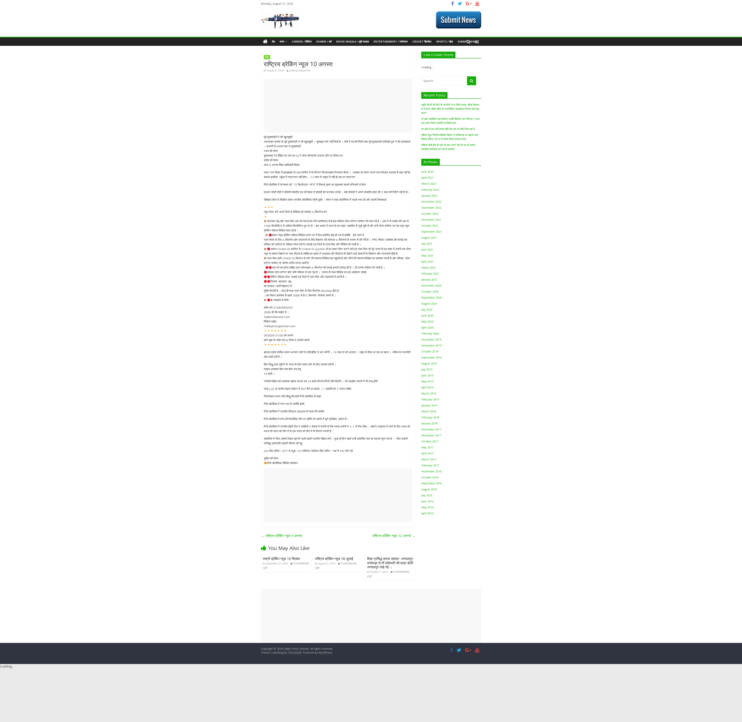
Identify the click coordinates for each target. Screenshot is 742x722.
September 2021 (431, 231)
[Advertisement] (338, 106)
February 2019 (430, 399)
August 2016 (429, 489)
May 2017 (427, 447)
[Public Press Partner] (280, 13)
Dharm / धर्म (324, 41)
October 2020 (429, 291)
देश (273, 41)
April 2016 (427, 513)
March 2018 (428, 411)
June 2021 (427, 249)
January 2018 (429, 423)
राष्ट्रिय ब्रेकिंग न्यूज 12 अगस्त (393, 535)
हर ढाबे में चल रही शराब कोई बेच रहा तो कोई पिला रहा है (448, 129)
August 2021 (429, 237)
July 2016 (426, 495)
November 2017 (431, 435)
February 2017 (430, 465)
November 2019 (431, 345)
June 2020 (427, 315)
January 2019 (429, 405)
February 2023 (430, 189)
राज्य (282, 41)
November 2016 (431, 471)
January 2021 (429, 279)
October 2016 (429, 477)
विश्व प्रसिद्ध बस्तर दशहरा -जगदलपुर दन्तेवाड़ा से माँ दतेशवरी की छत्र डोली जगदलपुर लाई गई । (390, 562)
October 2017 (429, 441)
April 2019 (427, 387)
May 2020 (427, 321)
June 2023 (427, 171)
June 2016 (427, 501)
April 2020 (427, 327)
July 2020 (426, 309)
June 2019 (427, 375)
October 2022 (429, 213)
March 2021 (428, 267)
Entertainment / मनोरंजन (391, 41)
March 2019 (428, 393)
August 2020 (429, 303)
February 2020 (430, 333)
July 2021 (426, 243)
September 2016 (431, 483)
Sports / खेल (444, 41)
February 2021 (430, 273)
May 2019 (427, 381)
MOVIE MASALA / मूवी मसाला (352, 41)
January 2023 (429, 195)
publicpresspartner (300, 70)
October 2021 (429, 225)
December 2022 (431, 201)
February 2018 (430, 417)
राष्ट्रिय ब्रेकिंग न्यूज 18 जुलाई (334, 558)
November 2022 (431, 207)
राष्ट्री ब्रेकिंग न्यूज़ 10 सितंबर (281, 558)
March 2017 (428, 459)
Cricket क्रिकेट (421, 41)
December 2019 (431, 339)
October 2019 (429, 351)
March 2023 (428, 183)
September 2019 (431, 357)
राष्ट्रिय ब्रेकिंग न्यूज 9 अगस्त (281, 535)
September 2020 (431, 297)
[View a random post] (477, 42)
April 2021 (427, 261)
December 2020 (431, 285)
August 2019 (429, 363)
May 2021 (427, 255)
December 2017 (431, 429)
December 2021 (431, 219)
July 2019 (426, 369)
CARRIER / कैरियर (302, 41)
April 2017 (427, 453)
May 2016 (427, 507)
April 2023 (427, 177)
